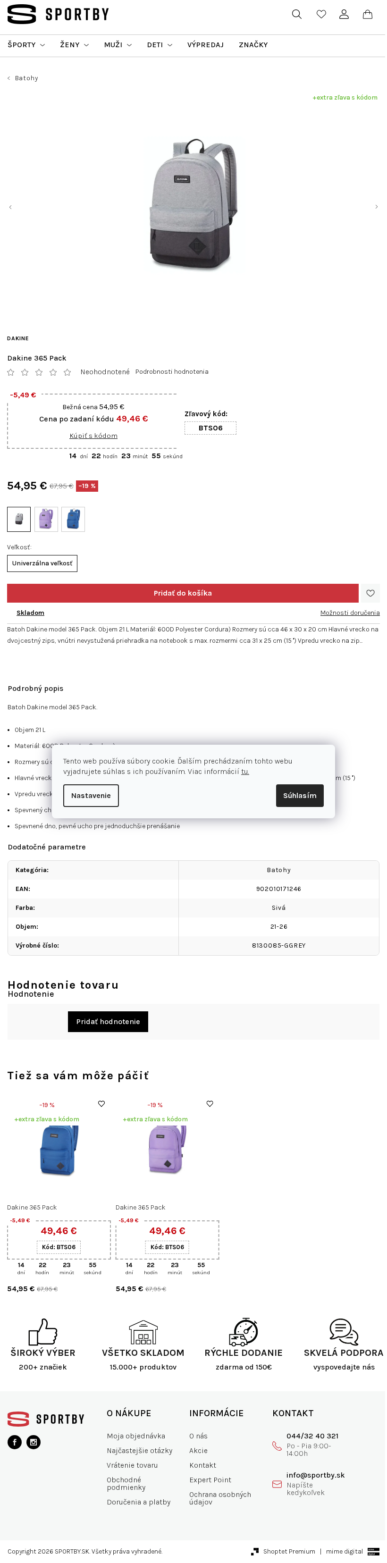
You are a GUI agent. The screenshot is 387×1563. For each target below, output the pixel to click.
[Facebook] (15, 1442)
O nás (194, 1435)
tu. (242, 771)
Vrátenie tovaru (130, 1465)
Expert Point (206, 1479)
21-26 (275, 927)
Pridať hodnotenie (105, 1021)
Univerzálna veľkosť (42, 563)
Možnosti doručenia (343, 613)
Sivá (275, 908)
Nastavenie (88, 795)
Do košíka (179, 593)
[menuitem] (26, 45)
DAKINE (18, 338)
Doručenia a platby (136, 1501)
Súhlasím (296, 795)
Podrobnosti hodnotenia (172, 372)
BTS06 (211, 427)
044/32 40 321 (306, 1435)
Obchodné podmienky (124, 1483)
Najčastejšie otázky (137, 1450)
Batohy (275, 870)
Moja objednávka (134, 1435)
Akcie (194, 1450)
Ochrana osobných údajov (216, 1498)
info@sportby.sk (309, 1475)
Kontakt (198, 1465)
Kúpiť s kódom (93, 435)
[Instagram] (33, 1442)
